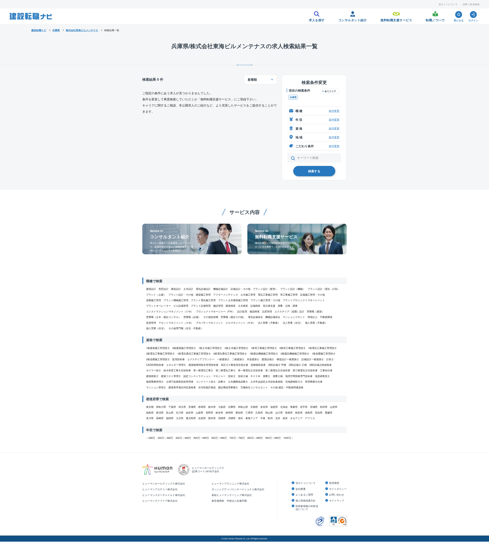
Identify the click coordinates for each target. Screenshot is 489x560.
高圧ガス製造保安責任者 (234, 365)
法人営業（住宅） (293, 322)
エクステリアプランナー (201, 359)
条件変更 (334, 111)
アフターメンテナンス (225, 294)
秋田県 (323, 407)
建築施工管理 (203, 294)
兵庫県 (293, 97)
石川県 (179, 412)
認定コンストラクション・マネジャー (204, 376)
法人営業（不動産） (269, 322)
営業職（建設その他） (233, 317)
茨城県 (192, 407)
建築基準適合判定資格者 (182, 387)
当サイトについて (448, 4)
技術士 (232, 376)
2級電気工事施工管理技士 (160, 353)
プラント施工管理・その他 (265, 300)
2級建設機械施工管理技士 (295, 353)
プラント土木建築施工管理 (233, 300)
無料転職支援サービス (396, 19)
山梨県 (199, 412)
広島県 (259, 412)
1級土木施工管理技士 (210, 348)
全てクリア (330, 91)
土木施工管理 (247, 294)
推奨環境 (334, 482)
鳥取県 (299, 412)
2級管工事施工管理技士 (292, 348)
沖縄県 (232, 418)
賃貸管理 (151, 322)
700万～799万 (237, 438)
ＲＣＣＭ (255, 376)
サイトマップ (336, 500)
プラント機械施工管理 (176, 300)
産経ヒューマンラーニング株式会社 (232, 495)
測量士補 (278, 376)
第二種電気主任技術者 (277, 370)
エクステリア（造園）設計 (289, 311)
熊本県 (212, 418)
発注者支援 (269, 305)
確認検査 (255, 311)
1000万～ (288, 438)
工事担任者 (326, 370)
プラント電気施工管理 (203, 300)
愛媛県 (328, 412)
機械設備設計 (220, 289)
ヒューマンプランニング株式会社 (230, 483)
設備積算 (255, 305)
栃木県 (212, 407)
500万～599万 (201, 438)
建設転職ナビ (38, 30)
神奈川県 (161, 407)
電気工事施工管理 (268, 294)
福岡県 (169, 418)
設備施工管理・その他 (312, 294)
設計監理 (242, 311)
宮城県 (313, 407)
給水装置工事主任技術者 (177, 370)
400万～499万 (183, 438)
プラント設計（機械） (292, 289)
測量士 (266, 376)
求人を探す (317, 19)
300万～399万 (165, 438)
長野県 (209, 412)
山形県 (333, 407)
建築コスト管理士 (171, 376)
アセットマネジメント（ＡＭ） (176, 322)
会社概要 (301, 488)
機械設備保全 (272, 317)
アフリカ (310, 418)
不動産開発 (326, 317)
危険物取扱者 (258, 365)
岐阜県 (219, 412)
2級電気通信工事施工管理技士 (230, 353)
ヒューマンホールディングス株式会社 (163, 483)
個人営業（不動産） (316, 322)
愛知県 (239, 412)
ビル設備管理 (180, 305)
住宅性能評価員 (207, 387)
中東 (262, 418)
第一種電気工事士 (203, 370)
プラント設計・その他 (180, 294)
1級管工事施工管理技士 (264, 348)
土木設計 (188, 289)
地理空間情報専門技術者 (299, 376)
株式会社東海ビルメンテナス (82, 30)
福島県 (150, 412)
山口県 (279, 412)
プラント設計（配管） (265, 289)
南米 (285, 418)
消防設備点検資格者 (320, 365)
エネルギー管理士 (176, 365)
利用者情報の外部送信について (307, 507)
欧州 (270, 418)
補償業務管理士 (155, 381)
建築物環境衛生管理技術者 (203, 365)
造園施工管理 (153, 300)
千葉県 (172, 407)
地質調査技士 (322, 376)
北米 (277, 418)
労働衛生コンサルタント (254, 387)
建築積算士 (152, 376)
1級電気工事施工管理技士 (322, 348)
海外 (240, 418)
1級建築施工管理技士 (158, 348)
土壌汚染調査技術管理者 (179, 381)
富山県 (169, 412)
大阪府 (222, 407)
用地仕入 (312, 317)
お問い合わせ (336, 494)
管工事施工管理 (289, 294)
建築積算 (231, 305)
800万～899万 (255, 438)
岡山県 (269, 412)
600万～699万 (219, 438)
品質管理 (267, 311)
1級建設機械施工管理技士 (263, 353)
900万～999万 (273, 438)
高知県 (318, 412)
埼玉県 (182, 407)
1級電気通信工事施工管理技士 (194, 353)
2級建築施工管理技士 (184, 348)
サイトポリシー (338, 488)
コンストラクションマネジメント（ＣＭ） (169, 311)
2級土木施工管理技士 (236, 348)
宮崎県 (222, 418)
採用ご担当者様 (471, 4)
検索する (314, 171)
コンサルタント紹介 (352, 19)
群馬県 (202, 407)
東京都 (150, 407)
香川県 (150, 418)
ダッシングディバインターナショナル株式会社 (238, 489)
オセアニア (296, 418)
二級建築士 (238, 359)
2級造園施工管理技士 (158, 359)
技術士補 (243, 376)
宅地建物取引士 (294, 381)
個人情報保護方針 (306, 500)
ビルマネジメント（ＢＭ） (240, 322)
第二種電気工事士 (226, 370)
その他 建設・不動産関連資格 (286, 387)
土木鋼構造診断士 (238, 381)
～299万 (150, 438)
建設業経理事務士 (228, 387)
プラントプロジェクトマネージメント (304, 300)
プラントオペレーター (158, 305)
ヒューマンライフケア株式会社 (160, 500)
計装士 (330, 359)
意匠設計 (163, 289)
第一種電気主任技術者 (250, 370)
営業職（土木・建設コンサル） (163, 317)
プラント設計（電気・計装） (324, 289)
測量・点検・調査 (288, 305)
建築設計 (151, 289)
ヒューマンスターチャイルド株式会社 (163, 495)
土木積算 (243, 305)
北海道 (284, 407)
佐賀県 (202, 418)
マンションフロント (294, 317)
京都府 (254, 407)
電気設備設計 (203, 289)
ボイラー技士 (153, 370)
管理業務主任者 (313, 381)
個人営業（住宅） (156, 328)
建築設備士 (268, 359)
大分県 (179, 418)
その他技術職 (210, 317)
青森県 (294, 407)
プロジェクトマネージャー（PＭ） (215, 311)
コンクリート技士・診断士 (211, 381)
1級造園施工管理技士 (323, 353)
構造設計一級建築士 (288, 359)
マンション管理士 (156, 387)
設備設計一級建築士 (312, 359)
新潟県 (160, 412)
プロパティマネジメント (209, 322)
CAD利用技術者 (155, 365)
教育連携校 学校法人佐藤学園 (229, 500)
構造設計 (176, 289)
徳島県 (309, 412)
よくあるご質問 (304, 494)
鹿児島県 (191, 418)
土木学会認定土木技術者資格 (266, 381)
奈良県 (264, 407)
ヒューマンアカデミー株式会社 (160, 489)
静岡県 (229, 412)
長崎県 (160, 418)
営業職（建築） (315, 311)
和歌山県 (243, 407)
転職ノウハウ (435, 19)
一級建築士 (223, 359)
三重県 (249, 412)
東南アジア (251, 418)
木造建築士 (253, 359)
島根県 (289, 412)
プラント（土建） (156, 294)
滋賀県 (274, 407)
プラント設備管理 (201, 305)
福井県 (189, 412)
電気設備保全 (255, 317)
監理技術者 (178, 359)
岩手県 (304, 407)
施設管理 (218, 305)
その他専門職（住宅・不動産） (185, 328)
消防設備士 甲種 (277, 365)
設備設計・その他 (240, 289)
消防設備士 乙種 (298, 365)
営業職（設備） (192, 317)
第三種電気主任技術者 (305, 370)
